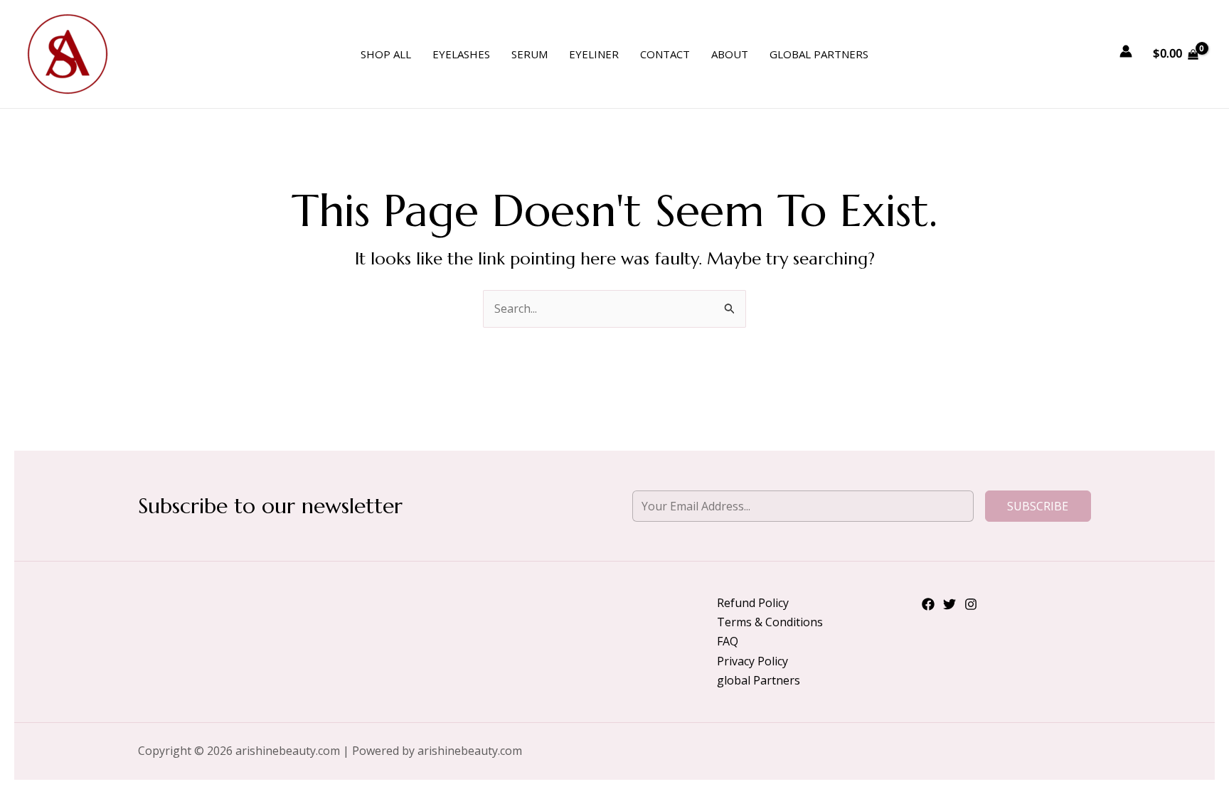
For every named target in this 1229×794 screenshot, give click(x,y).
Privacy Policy (752, 661)
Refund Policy (753, 603)
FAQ (727, 641)
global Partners (819, 54)
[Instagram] (970, 604)
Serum (529, 54)
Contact (665, 54)
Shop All (386, 54)
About (729, 54)
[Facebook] (928, 604)
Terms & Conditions (770, 622)
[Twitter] (949, 604)
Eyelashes (461, 54)
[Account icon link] (1125, 51)
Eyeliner (594, 54)
